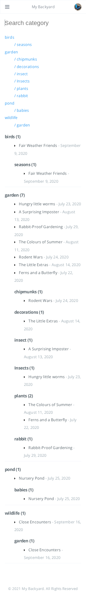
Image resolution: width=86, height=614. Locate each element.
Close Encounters (35, 522)
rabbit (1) (23, 439)
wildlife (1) (15, 513)
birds (9, 37)
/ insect (21, 73)
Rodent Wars (31, 257)
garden (11, 52)
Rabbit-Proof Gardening (41, 226)
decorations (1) (29, 312)
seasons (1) (25, 164)
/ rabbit (21, 95)
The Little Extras (33, 264)
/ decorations (26, 66)
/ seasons (23, 44)
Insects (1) (24, 368)
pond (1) (13, 469)
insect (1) (23, 340)
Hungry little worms (37, 204)
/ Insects (22, 81)
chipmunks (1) (28, 291)
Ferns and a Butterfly (38, 272)
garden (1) (24, 541)
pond (10, 103)
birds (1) (13, 136)
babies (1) (23, 490)
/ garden (22, 125)
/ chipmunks (25, 59)
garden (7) (15, 195)
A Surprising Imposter (39, 211)
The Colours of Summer (40, 241)
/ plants (21, 88)
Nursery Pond (31, 478)
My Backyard (43, 6)
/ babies (21, 110)
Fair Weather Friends (38, 145)
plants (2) (23, 396)
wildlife (11, 117)
